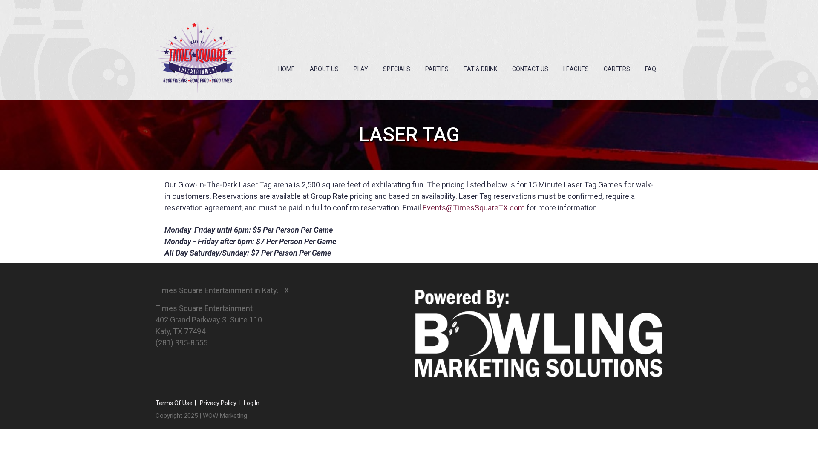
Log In (251, 403)
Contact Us (530, 69)
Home (286, 69)
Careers (617, 69)
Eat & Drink (480, 69)
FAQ (650, 69)
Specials (396, 69)
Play (361, 69)
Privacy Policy (218, 403)
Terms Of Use (174, 403)
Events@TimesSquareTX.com (474, 207)
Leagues (576, 69)
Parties (437, 69)
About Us (324, 69)
